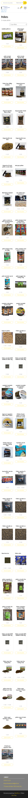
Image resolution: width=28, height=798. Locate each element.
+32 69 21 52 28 (7, 780)
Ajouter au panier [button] (20, 129)
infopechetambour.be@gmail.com (11, 783)
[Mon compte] (18, 8)
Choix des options (7, 46)
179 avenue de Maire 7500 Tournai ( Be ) (13, 786)
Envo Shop (14, 795)
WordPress (17, 793)
